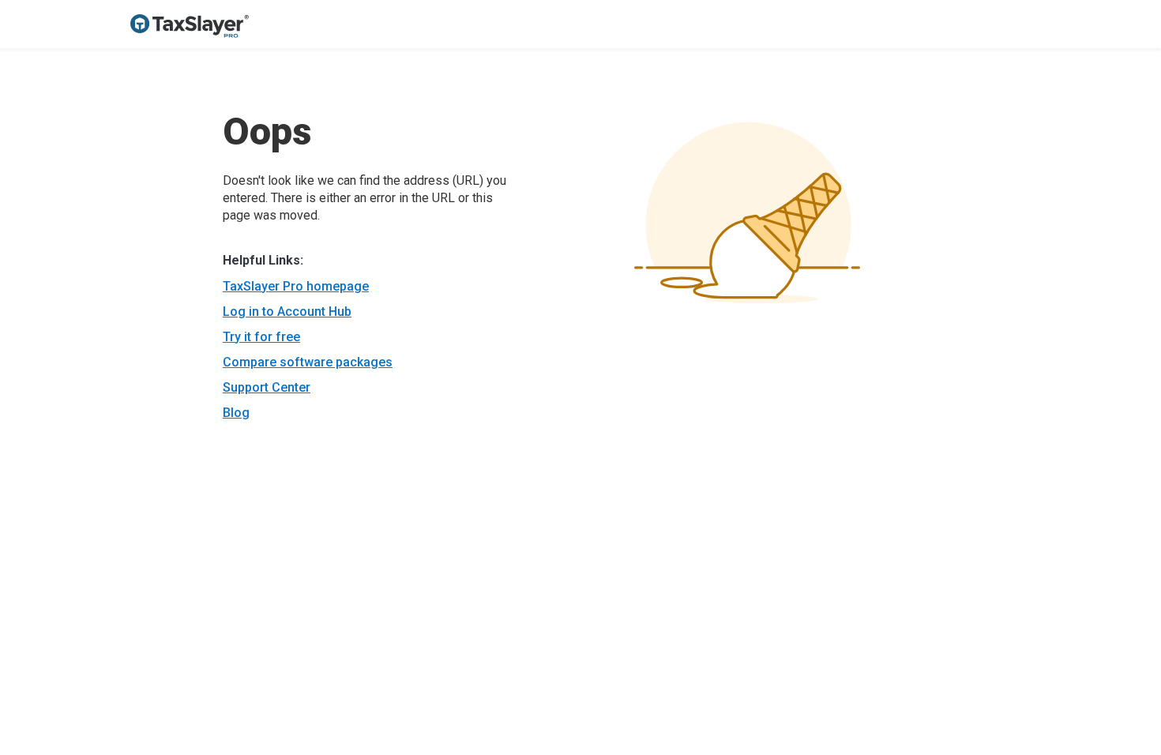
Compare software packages (308, 362)
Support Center (266, 387)
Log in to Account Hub (287, 311)
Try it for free (261, 336)
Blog (236, 412)
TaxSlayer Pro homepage (296, 286)
